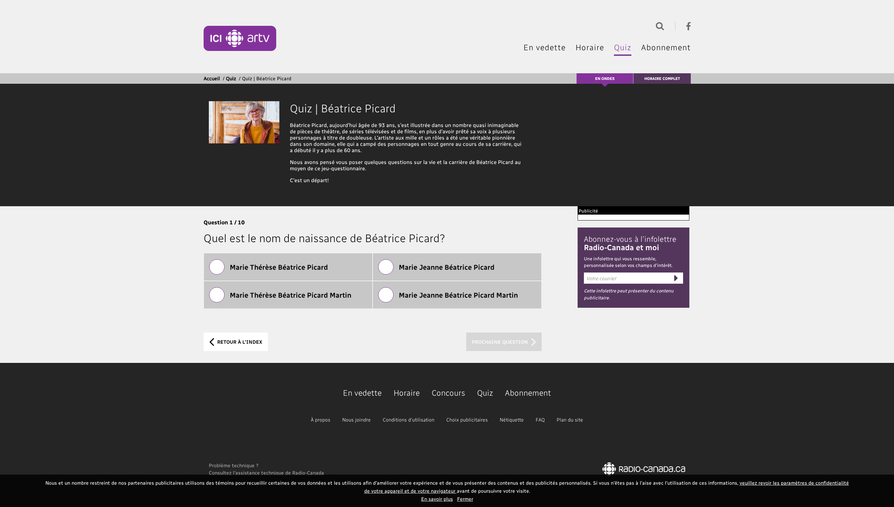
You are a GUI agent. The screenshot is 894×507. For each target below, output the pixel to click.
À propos (320, 420)
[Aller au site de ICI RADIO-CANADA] (643, 468)
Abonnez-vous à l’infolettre (630, 243)
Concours (448, 392)
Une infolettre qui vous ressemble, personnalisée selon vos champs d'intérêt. (628, 262)
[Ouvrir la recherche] (658, 25)
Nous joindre (356, 420)
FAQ (540, 420)
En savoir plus (437, 499)
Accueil (212, 78)
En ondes (605, 78)
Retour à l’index (239, 342)
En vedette (544, 47)
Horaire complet (662, 78)
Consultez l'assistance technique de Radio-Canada (266, 473)
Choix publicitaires (467, 420)
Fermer (465, 499)
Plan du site (570, 420)
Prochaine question (500, 342)
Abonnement (666, 47)
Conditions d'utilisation (408, 420)
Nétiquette (512, 420)
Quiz (622, 47)
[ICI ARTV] (240, 38)
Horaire (590, 47)
